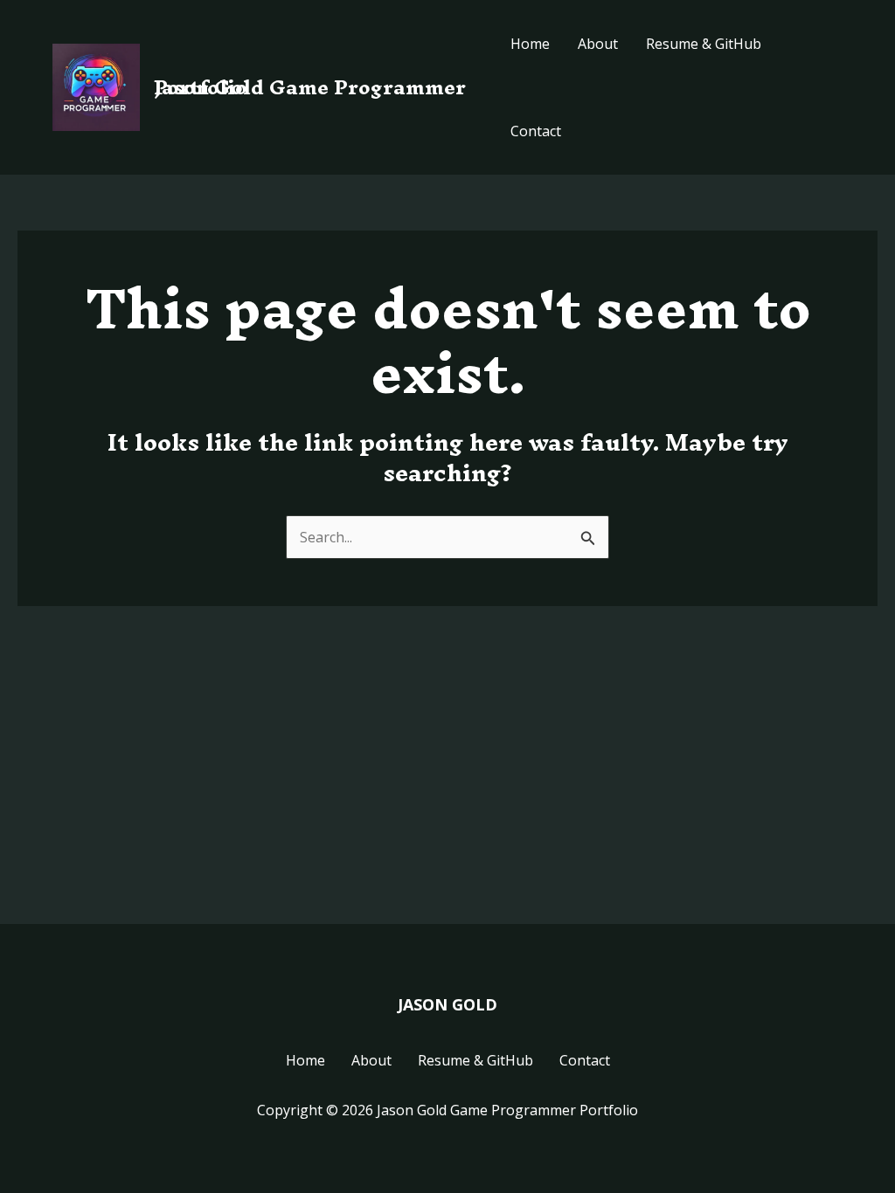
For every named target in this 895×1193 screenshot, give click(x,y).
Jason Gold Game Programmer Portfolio (310, 87)
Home (530, 43)
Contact (535, 131)
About (598, 43)
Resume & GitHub (703, 43)
